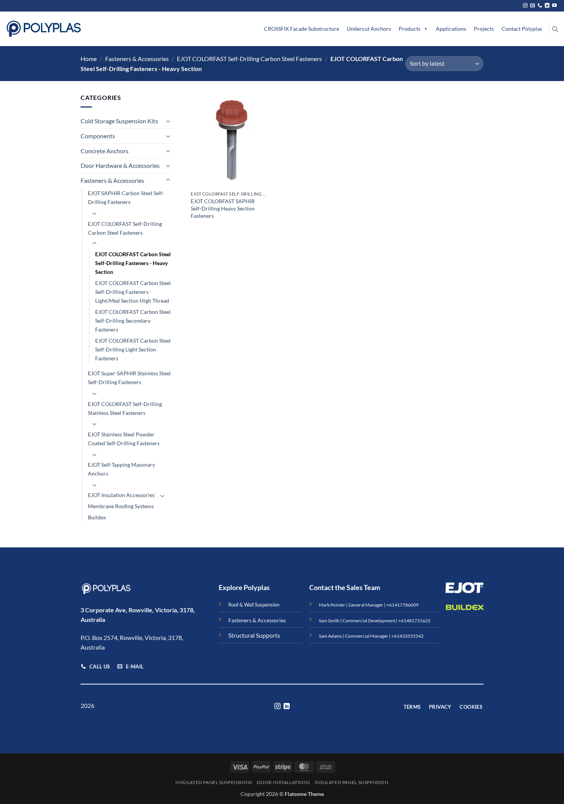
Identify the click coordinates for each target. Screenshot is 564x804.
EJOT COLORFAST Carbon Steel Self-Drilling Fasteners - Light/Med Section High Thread (133, 292)
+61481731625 (414, 620)
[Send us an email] (532, 5)
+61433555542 (407, 636)
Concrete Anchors (105, 150)
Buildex (97, 517)
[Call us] (540, 5)
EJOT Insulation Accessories (121, 495)
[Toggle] (168, 121)
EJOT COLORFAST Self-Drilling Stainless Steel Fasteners (125, 408)
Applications (451, 28)
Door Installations (283, 782)
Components (98, 135)
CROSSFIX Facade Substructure (301, 28)
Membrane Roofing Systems (121, 506)
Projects (484, 28)
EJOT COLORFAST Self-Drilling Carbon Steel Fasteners (249, 58)
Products (410, 28)
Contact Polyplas (521, 28)
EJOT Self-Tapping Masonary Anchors (121, 469)
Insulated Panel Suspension (352, 782)
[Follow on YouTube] (554, 5)
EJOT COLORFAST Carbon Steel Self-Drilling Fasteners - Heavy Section (133, 263)
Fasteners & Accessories (137, 58)
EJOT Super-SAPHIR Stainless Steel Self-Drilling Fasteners (129, 377)
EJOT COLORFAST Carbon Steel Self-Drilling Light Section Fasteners (133, 349)
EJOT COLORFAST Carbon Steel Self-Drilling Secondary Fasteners (133, 320)
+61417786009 (402, 605)
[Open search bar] (555, 29)
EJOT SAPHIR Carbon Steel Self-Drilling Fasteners (126, 197)
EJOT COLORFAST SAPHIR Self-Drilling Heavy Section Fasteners (223, 208)
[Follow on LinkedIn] (547, 5)
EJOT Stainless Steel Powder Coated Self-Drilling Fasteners (124, 438)
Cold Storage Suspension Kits (119, 120)
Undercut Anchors (369, 28)
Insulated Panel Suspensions (213, 782)
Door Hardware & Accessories (120, 165)
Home (89, 58)
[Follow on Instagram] (525, 5)
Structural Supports (254, 635)
